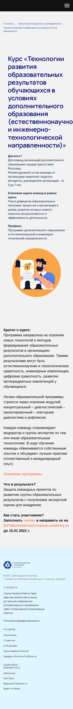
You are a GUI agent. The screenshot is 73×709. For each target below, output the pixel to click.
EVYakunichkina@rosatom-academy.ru (36, 525)
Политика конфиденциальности (22, 620)
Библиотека (9, 673)
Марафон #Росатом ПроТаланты (20, 656)
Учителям (9, 23)
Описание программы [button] (23, 474)
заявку (29, 520)
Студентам (9, 640)
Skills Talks (9, 678)
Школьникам (10, 635)
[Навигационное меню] (66, 5)
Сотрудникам (10, 645)
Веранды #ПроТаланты (15, 683)
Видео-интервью (12, 688)
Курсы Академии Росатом (16, 651)
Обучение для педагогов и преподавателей (39, 23)
